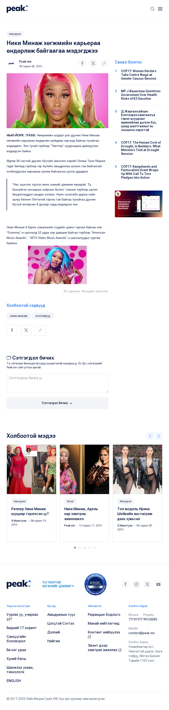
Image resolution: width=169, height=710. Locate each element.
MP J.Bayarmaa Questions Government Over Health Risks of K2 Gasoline (141, 94)
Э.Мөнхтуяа (19, 520)
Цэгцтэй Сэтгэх (60, 623)
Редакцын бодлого (104, 615)
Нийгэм (53, 641)
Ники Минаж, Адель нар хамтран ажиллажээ (81, 514)
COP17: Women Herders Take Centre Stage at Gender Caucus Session (138, 74)
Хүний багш (16, 659)
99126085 (150, 619)
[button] (152, 9)
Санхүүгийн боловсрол (16, 639)
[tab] (75, 548)
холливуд (42, 316)
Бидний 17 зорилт (22, 628)
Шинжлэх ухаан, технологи (20, 669)
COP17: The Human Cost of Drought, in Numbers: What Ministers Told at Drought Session (141, 148)
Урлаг (70, 501)
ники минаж (19, 316)
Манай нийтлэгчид (103, 623)
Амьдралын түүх (61, 615)
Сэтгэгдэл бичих (55, 403)
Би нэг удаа (16, 650)
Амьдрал (15, 34)
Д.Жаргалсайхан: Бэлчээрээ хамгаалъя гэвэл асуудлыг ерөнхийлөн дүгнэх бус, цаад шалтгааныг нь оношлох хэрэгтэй (139, 121)
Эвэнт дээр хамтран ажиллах (103, 647)
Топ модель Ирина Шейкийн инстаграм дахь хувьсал (134, 514)
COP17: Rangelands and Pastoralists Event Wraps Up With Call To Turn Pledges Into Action (139, 172)
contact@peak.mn (142, 633)
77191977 (136, 619)
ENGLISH (14, 681)
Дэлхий (53, 632)
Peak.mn (25, 61)
